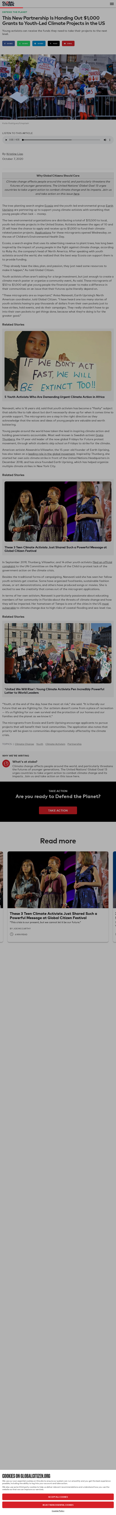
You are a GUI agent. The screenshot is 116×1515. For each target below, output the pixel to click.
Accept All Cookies (58, 1497)
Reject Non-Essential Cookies (58, 1505)
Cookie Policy (58, 1511)
